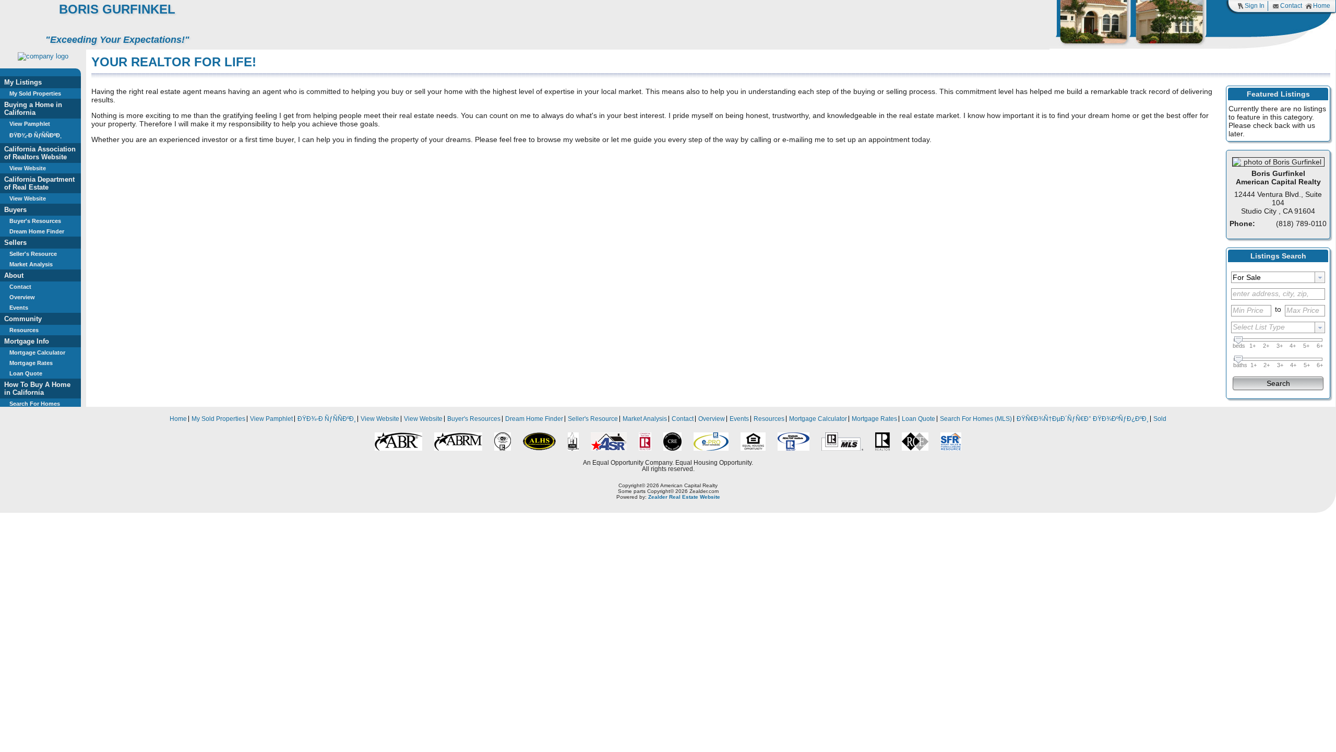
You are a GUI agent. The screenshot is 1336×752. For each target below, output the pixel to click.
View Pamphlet (29, 124)
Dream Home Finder (36, 231)
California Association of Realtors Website (40, 153)
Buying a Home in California (33, 108)
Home (1321, 5)
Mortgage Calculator (37, 352)
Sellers (15, 242)
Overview (22, 297)
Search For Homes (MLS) (976, 419)
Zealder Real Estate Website (684, 497)
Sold (1159, 419)
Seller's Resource (33, 254)
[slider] (1238, 340)
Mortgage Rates (31, 363)
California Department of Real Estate (39, 183)
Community (23, 319)
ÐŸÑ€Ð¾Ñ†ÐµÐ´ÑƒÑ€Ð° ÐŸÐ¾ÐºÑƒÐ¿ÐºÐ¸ (1083, 419)
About (13, 275)
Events (18, 307)
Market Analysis (31, 264)
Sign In (1255, 5)
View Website (27, 168)
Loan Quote (25, 373)
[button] (1278, 382)
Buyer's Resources (35, 221)
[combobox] (1278, 277)
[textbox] (1273, 277)
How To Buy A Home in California (37, 388)
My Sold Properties (35, 93)
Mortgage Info (26, 341)
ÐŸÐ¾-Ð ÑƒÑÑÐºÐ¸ (35, 135)
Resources (24, 330)
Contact (1291, 5)
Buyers (15, 210)
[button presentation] (1320, 277)
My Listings (23, 82)
